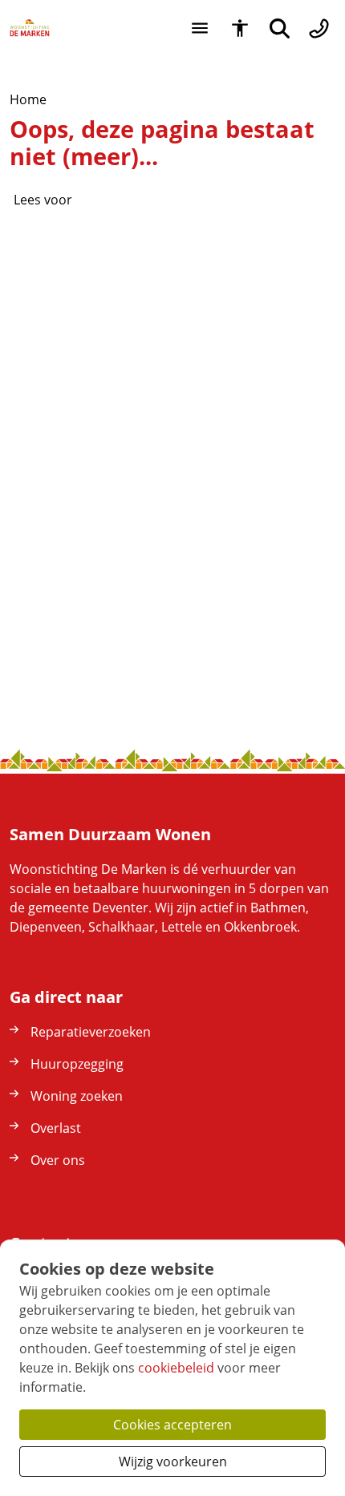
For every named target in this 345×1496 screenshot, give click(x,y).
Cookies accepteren (172, 1424)
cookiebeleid (176, 1368)
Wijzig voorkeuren (173, 1461)
